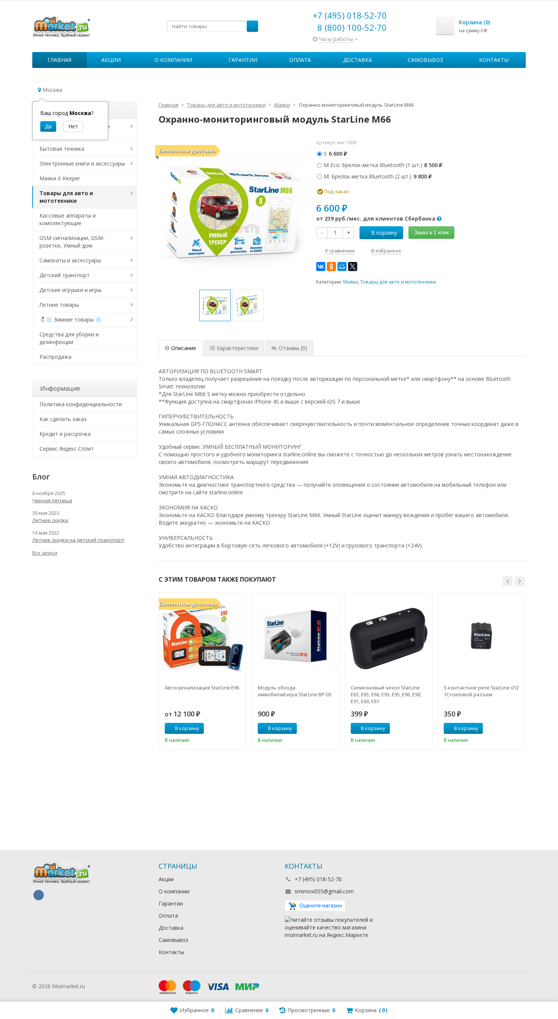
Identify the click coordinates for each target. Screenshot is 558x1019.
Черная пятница (52, 500)
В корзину (384, 232)
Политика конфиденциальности (80, 404)
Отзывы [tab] (293, 348)
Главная (59, 59)
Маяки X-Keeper (59, 178)
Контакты (494, 59)
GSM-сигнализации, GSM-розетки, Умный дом (72, 241)
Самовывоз (425, 59)
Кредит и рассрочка (65, 433)
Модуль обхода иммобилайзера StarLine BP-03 (294, 691)
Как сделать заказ (63, 419)
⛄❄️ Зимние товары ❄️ (70, 319)
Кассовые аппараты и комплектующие (67, 219)
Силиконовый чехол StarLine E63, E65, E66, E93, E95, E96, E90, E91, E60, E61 (386, 694)
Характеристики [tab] (237, 348)
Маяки (350, 282)
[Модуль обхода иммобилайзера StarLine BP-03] (295, 636)
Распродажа (55, 356)
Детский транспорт (64, 275)
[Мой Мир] (342, 266)
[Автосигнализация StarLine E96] (202, 636)
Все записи (44, 553)
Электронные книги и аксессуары (82, 163)
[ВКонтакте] (320, 266)
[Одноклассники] (331, 266)
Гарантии (243, 59)
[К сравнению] (226, 728)
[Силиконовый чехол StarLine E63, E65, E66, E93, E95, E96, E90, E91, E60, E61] (388, 636)
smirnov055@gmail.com (324, 891)
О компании (173, 59)
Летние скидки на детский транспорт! (78, 539)
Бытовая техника (61, 148)
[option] (215, 305)
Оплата (300, 59)
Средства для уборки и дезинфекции (69, 338)
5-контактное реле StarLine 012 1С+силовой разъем (481, 691)
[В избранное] (237, 728)
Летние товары (59, 304)
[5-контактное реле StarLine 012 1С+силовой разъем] (481, 636)
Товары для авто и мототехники (398, 282)
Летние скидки (50, 520)
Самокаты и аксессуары (70, 260)
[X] (352, 266)
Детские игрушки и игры (70, 289)
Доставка (357, 59)
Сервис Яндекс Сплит (66, 448)
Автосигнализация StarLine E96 (202, 687)
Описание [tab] (183, 348)
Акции (111, 59)
